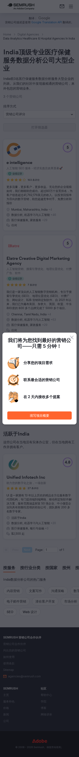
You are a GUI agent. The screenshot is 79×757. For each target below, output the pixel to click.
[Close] (72, 337)
